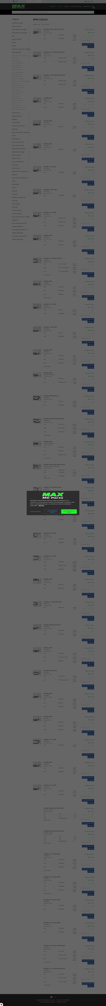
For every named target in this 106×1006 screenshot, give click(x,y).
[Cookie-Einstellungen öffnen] (1, 1004)
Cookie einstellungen (35, 511)
